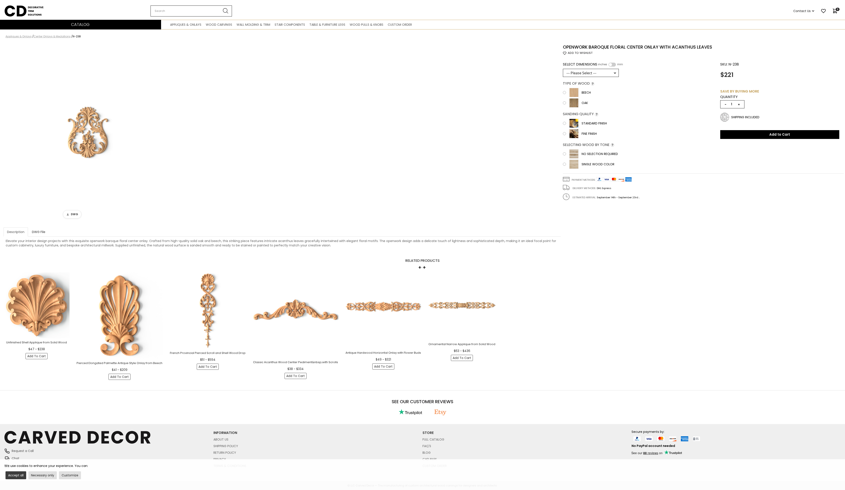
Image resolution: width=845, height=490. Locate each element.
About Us (220, 439)
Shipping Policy (225, 446)
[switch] (612, 65)
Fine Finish (589, 133)
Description (15, 232)
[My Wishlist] (823, 11)
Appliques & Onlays (185, 24)
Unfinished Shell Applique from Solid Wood (36, 342)
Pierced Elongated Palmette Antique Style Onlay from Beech (119, 363)
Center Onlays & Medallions (52, 36)
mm (620, 64)
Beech (586, 92)
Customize (70, 475)
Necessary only (42, 475)
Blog (426, 452)
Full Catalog (433, 439)
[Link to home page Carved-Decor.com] (108, 439)
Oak (585, 103)
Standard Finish (594, 123)
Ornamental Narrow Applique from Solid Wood (461, 344)
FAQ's (426, 446)
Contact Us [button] (802, 11)
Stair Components (290, 24)
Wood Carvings (219, 24)
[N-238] (88, 133)
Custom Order (400, 24)
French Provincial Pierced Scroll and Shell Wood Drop (208, 353)
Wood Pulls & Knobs (366, 24)
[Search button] (225, 10)
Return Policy (224, 452)
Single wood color (598, 164)
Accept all (16, 475)
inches (602, 64)
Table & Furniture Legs (327, 24)
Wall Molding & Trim (253, 24)
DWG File (38, 232)
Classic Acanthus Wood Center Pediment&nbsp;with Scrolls (295, 362)
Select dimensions (593, 64)
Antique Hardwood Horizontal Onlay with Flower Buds (383, 353)
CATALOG (80, 24)
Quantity (729, 97)
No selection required (600, 154)
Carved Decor (15, 7)
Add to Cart (779, 134)
